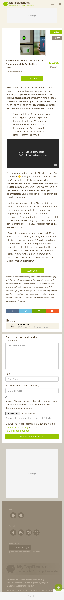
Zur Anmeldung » (20, 547)
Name (8, 373)
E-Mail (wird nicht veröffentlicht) (22, 385)
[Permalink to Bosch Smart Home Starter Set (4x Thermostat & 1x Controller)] (32, 42)
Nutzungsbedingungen (17, 430)
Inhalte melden (15, 582)
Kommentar (11, 340)
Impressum (12, 579)
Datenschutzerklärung (17, 427)
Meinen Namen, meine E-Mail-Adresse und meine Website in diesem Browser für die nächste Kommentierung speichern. (31, 404)
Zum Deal (32, 78)
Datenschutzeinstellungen (20, 586)
